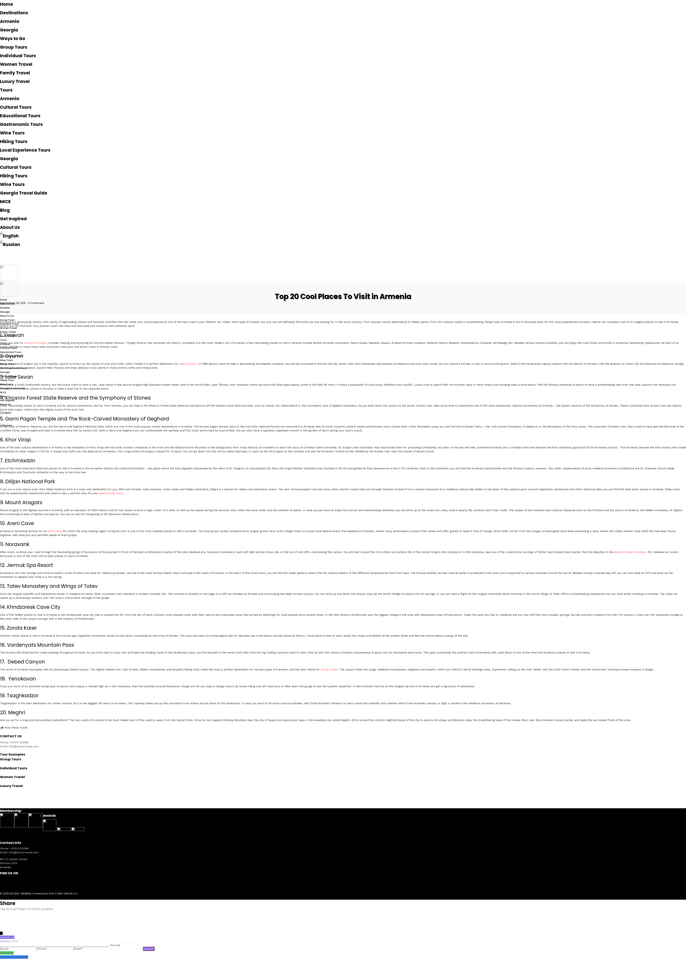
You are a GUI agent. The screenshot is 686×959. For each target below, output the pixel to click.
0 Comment (36, 303)
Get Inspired (13, 219)
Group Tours (13, 47)
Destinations (14, 13)
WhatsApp (7, 953)
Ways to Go (12, 38)
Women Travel (16, 64)
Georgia (9, 30)
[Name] (18, 949)
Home (6, 4)
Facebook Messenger (14, 957)
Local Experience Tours (25, 150)
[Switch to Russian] (343, 244)
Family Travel (15, 73)
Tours (6, 90)
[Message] (126, 949)
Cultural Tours (15, 107)
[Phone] (55, 949)
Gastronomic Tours (21, 124)
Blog (5, 210)
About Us (10, 227)
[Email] (91, 949)
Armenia (9, 21)
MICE (5, 202)
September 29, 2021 (13, 303)
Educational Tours (20, 116)
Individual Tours (18, 56)
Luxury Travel (15, 81)
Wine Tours (12, 133)
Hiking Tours (13, 141)
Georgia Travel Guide (23, 193)
